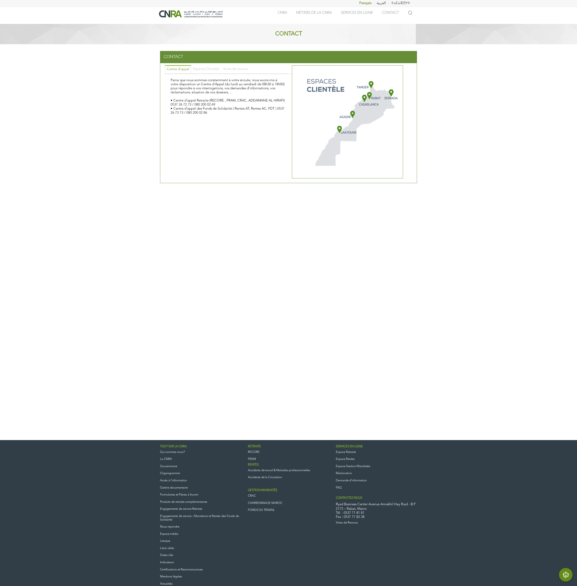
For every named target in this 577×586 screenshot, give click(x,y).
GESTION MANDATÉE (262, 490)
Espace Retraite (346, 452)
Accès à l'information (173, 480)
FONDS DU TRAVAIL (261, 510)
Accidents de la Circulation (265, 477)
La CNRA (166, 459)
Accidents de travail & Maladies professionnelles (279, 470)
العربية (381, 3)
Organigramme (170, 473)
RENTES (253, 464)
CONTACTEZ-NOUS (349, 497)
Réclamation (344, 473)
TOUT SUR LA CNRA (173, 446)
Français (365, 3)
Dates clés (166, 555)
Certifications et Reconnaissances (181, 569)
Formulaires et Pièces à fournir (179, 494)
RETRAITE (254, 446)
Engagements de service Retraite (181, 509)
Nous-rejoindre (169, 526)
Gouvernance (168, 466)
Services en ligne (357, 13)
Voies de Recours (347, 522)
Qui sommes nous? (172, 452)
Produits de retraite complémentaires (183, 502)
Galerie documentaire (174, 487)
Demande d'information (351, 480)
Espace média (169, 534)
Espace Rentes (345, 459)
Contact (390, 13)
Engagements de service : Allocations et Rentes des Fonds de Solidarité (199, 518)
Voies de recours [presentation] (235, 69)
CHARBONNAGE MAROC (265, 503)
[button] (565, 574)
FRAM (252, 459)
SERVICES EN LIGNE (349, 446)
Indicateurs (167, 562)
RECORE (254, 452)
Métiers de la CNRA (314, 13)
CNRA (282, 13)
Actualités (166, 583)
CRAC (252, 495)
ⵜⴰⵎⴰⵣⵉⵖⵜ (400, 3)
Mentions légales (171, 576)
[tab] (178, 69)
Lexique (165, 541)
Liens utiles (167, 548)
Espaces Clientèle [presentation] (206, 69)
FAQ (339, 487)
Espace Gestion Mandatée (353, 466)
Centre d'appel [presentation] (178, 69)
